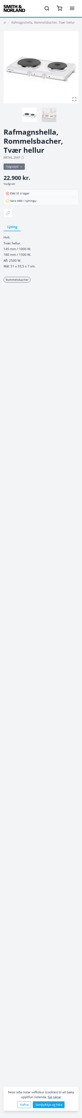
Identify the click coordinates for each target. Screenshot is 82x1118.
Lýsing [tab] (12, 227)
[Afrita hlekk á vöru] (8, 213)
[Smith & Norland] (14, 8)
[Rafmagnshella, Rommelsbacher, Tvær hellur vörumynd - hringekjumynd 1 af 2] (29, 115)
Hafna (24, 1104)
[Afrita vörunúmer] (22, 157)
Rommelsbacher (17, 280)
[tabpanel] (41, 252)
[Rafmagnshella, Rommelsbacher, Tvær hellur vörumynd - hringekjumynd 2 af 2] (49, 115)
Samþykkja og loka (48, 1104)
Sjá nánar (54, 1097)
